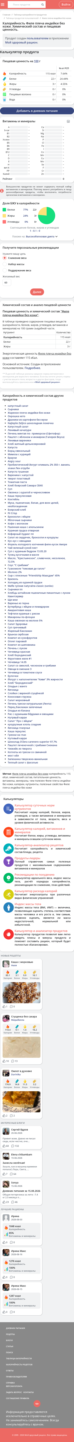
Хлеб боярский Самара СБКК (25, 485)
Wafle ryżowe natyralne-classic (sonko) (30, 586)
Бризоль (13, 579)
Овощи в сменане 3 (19, 669)
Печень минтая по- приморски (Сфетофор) (34, 433)
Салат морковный (19, 700)
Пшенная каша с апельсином (26, 527)
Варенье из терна (18, 603)
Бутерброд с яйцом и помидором (28, 606)
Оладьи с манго (17, 686)
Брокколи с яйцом (19, 516)
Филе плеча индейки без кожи (56, 18)
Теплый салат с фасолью (23, 762)
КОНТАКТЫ (28, 1392)
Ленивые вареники (19, 440)
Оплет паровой (17, 641)
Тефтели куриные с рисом (24, 613)
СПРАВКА (10, 1382)
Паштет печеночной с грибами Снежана (32, 745)
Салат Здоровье (17, 624)
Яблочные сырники (20, 520)
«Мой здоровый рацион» (47, 382)
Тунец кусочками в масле (23, 554)
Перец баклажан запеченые (25, 707)
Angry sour (14, 461)
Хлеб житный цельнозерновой (26, 444)
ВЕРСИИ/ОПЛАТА (14, 1386)
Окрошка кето (16, 416)
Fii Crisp (12, 513)
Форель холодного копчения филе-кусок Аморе (37, 544)
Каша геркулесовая (19, 495)
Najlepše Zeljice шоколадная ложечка (31, 423)
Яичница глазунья (19, 727)
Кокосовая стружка (19, 696)
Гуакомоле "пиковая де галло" (26, 568)
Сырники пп (15, 589)
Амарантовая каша (19, 610)
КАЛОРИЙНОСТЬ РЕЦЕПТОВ (19, 1364)
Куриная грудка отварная (23, 530)
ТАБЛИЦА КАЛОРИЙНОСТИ (19, 1358)
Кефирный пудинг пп (21, 534)
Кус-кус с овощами (19, 540)
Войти (66, 4)
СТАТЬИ (9, 1346)
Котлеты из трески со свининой (27, 752)
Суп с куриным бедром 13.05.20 (27, 551)
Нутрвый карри (17, 717)
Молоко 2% (15, 572)
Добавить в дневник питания (37, 111)
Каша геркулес (17, 731)
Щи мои (13, 599)
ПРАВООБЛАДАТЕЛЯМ (16, 1376)
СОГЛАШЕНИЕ (12, 1398)
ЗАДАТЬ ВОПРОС (14, 1392)
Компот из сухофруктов (22, 637)
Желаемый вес (11, 276)
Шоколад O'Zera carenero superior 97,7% (32, 741)
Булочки (13, 676)
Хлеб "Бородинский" (20, 682)
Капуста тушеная (18, 471)
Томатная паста (17, 482)
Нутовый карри (17, 738)
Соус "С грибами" (18, 565)
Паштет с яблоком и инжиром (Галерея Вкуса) (36, 437)
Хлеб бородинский (19, 655)
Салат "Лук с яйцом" (20, 721)
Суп (10, 489)
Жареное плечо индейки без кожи (29, 412)
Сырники (13, 409)
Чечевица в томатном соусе (25, 672)
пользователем (38, 38)
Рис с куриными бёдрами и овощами (30, 714)
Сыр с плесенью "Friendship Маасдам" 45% (34, 575)
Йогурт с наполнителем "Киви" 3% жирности (35, 679)
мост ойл (13, 755)
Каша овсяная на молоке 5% (25, 620)
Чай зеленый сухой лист (23, 547)
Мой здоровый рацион (21, 42)
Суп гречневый (17, 627)
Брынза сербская (18, 634)
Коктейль (13, 499)
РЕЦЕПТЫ (10, 1334)
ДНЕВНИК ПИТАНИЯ (15, 1328)
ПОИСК (9, 1352)
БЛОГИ (9, 1340)
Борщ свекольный (19, 450)
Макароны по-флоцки (21, 617)
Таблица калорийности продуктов (30, 14)
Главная (6, 14)
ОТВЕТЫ (10, 1370)
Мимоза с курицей (19, 454)
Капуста (12, 447)
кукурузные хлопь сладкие (24, 724)
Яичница (13, 689)
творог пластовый (19, 478)
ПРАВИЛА (24, 1398)
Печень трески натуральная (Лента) (29, 703)
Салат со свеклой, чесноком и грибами (32, 665)
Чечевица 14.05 (17, 662)
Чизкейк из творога (20, 748)
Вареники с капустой (20, 475)
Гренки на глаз (17, 734)
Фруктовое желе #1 (20, 658)
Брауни (12, 457)
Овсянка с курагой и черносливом (29, 492)
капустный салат (18, 405)
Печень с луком (17, 648)
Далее (37, 292)
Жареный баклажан (20, 631)
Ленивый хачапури (19, 430)
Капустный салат (18, 426)
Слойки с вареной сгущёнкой (26, 693)
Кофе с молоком (18, 523)
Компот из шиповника (21, 644)
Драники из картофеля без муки (27, 419)
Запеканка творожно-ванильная (27, 759)
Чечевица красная (19, 651)
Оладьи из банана (19, 710)
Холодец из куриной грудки (25, 582)
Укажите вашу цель (14, 253)
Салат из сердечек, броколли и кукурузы (33, 537)
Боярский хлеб (17, 509)
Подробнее (32, 368)
